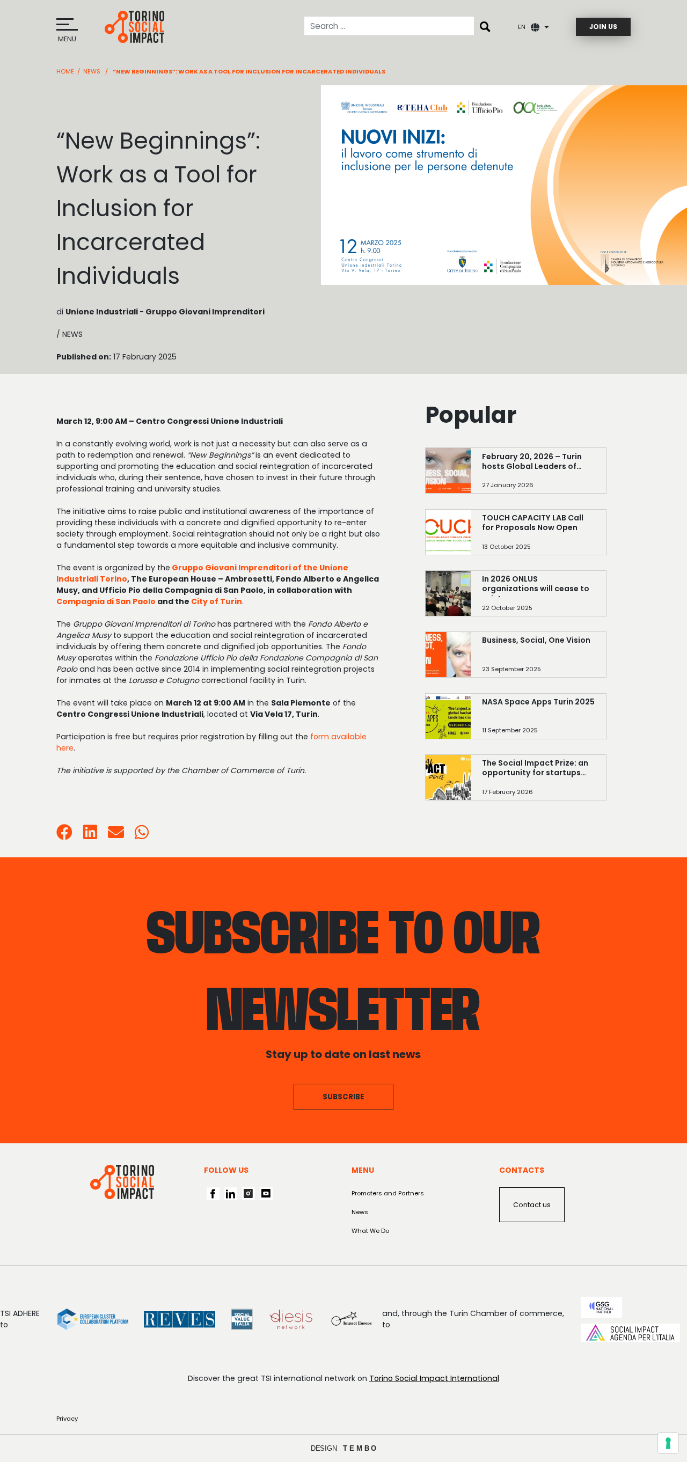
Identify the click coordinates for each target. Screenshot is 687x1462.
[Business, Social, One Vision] (538, 658)
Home (65, 71)
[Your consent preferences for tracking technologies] (668, 1443)
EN (521, 27)
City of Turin (216, 601)
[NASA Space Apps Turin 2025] (538, 720)
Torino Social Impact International (434, 1378)
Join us (603, 26)
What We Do (370, 1230)
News (91, 71)
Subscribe (343, 1097)
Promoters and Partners (388, 1193)
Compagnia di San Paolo (106, 601)
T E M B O (360, 1448)
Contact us (532, 1204)
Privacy (67, 1418)
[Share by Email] (116, 835)
